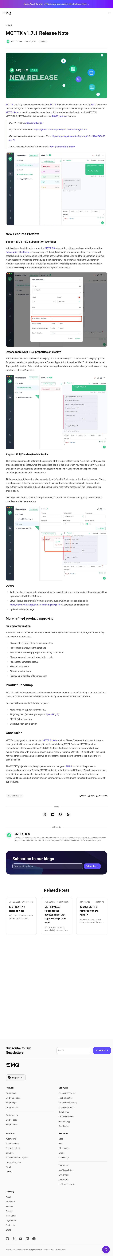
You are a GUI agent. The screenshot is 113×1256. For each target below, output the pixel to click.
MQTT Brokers (50, 740)
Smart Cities (64, 1126)
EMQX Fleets (11, 1120)
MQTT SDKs (64, 1179)
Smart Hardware (66, 1117)
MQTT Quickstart (66, 1170)
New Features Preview (22, 234)
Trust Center (11, 1216)
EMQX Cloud (11, 1093)
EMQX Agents (12, 1115)
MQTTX (9, 104)
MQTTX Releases (14, 795)
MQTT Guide (64, 1175)
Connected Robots (67, 1107)
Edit (92, 795)
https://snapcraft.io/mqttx (62, 146)
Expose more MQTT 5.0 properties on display (33, 352)
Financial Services (13, 1162)
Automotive (11, 1139)
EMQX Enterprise (13, 1098)
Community (64, 1158)
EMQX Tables (11, 1124)
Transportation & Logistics (17, 1158)
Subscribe (91, 866)
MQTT (53, 104)
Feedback (103, 795)
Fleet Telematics (65, 1098)
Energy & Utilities (13, 1148)
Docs (61, 1139)
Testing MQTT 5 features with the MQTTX (89, 910)
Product (43, 41)
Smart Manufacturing (68, 1103)
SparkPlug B (52, 714)
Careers (9, 1211)
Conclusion (14, 733)
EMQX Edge (11, 1103)
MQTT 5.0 (50, 248)
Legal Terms (11, 1220)
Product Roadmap (19, 685)
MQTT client (12, 112)
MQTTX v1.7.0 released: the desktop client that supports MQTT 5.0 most (55, 914)
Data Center (64, 1112)
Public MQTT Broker (67, 1184)
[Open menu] (109, 13)
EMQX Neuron (12, 1107)
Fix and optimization (18, 626)
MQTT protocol (59, 116)
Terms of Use (48, 1250)
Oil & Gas (10, 1153)
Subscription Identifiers (17, 252)
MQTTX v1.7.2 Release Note (17, 908)
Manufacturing (12, 1143)
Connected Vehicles (67, 1093)
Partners (9, 1206)
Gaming (9, 1172)
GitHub (69, 766)
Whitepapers (64, 1148)
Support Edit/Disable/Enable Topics (27, 454)
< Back (9, 25)
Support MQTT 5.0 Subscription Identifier (31, 241)
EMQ (93, 104)
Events (61, 1153)
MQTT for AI (64, 1165)
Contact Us (10, 1225)
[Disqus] (56, 987)
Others (10, 585)
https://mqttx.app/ (34, 123)
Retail (8, 1167)
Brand (8, 1230)
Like (84, 795)
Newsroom (10, 1202)
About (8, 1197)
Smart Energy (64, 1121)
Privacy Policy (60, 1250)
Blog (61, 1143)
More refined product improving (29, 618)
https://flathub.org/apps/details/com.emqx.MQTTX (35, 604)
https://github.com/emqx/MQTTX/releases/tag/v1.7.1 (60, 129)
